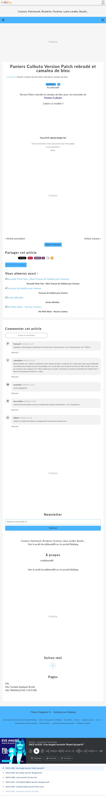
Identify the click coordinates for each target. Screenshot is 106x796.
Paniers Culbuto (53, 98)
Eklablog (71, 712)
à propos (67, 758)
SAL (7, 684)
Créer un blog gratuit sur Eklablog (50, 720)
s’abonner (37, 758)
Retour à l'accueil (53, 245)
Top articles (68, 720)
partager (52, 758)
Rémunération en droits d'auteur (26, 723)
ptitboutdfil (50, 544)
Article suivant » (92, 239)
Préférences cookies (83, 723)
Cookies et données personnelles (63, 723)
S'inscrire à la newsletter (15, 265)
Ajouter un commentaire (26, 335)
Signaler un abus (88, 720)
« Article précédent (15, 239)
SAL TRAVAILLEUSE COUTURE (21, 690)
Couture (11, 77)
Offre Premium (45, 723)
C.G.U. (98, 720)
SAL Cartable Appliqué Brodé (20, 687)
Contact (77, 720)
